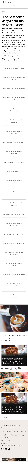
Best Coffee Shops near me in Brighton (14, 88)
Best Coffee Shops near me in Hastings (14, 142)
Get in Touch (5, 440)
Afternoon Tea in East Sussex (16, 61)
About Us (4, 443)
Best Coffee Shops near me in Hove (14, 162)
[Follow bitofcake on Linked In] (19, 368)
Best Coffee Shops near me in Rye (14, 234)
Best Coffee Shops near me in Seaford (14, 243)
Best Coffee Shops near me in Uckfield (14, 274)
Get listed (4, 438)
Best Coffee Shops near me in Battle (14, 68)
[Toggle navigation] (14, 6)
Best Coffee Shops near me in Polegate (14, 214)
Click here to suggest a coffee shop (12, 56)
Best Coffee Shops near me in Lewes (14, 171)
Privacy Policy (5, 428)
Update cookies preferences (17, 428)
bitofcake (6, 2)
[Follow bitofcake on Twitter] (15, 368)
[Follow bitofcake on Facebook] (11, 368)
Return (6, 12)
